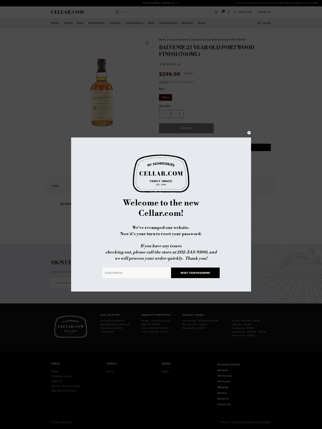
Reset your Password (195, 272)
